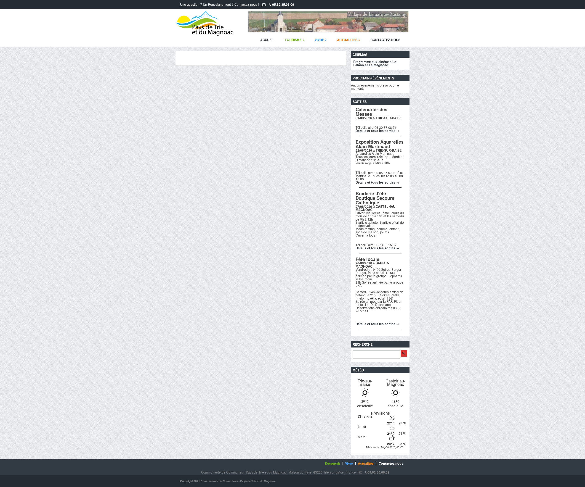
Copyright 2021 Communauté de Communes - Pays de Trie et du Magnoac (228, 481)
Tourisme (294, 39)
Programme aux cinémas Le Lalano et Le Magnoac (374, 63)
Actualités (348, 39)
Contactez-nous (385, 39)
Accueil (267, 39)
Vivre (321, 39)
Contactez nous (391, 463)
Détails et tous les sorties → (377, 130)
